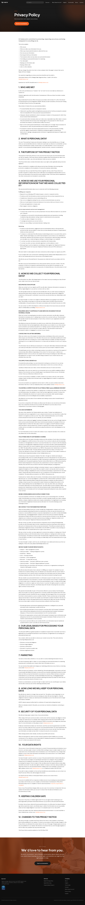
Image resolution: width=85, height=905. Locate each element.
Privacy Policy (68, 891)
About (76, 2)
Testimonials (71, 2)
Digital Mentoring (47, 883)
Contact (81, 2)
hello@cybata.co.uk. (40, 307)
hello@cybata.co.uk (23, 79)
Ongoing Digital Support (49, 885)
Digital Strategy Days (48, 880)
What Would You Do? (56, 2)
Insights (64, 2)
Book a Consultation (21, 23)
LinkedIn (66, 893)
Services (47, 2)
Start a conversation (42, 863)
